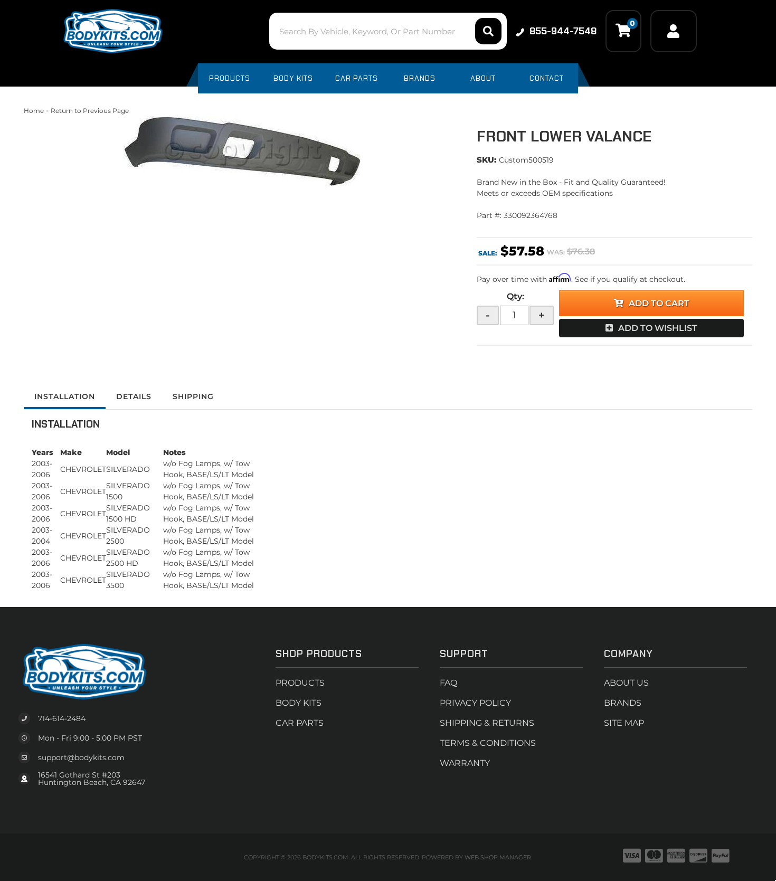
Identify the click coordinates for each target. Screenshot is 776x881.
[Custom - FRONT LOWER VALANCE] (242, 151)
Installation (64, 396)
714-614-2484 (62, 718)
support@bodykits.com (81, 757)
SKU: (486, 160)
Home (34, 111)
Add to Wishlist (657, 328)
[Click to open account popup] (673, 31)
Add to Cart (659, 303)
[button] (387, 31)
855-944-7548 (563, 31)
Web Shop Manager (498, 857)
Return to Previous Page (90, 111)
